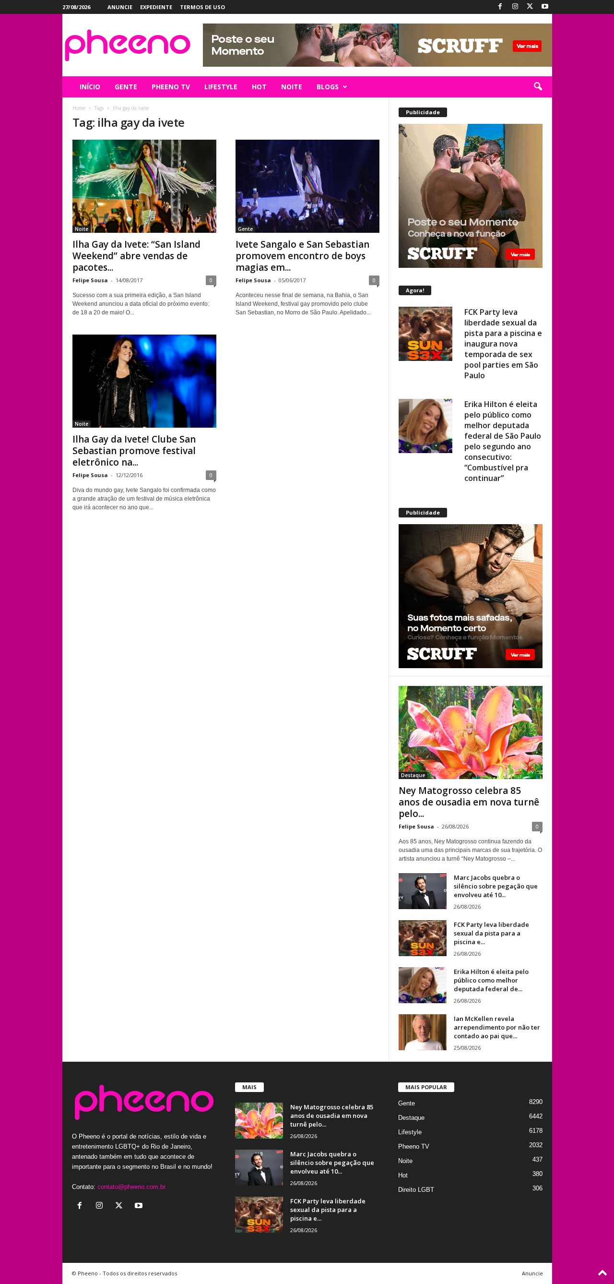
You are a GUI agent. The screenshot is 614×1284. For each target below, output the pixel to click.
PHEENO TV (171, 86)
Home (78, 108)
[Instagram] (515, 7)
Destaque (413, 775)
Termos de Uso (202, 7)
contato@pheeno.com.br (131, 1186)
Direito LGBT (416, 1189)
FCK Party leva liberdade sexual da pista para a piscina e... (491, 933)
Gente (245, 229)
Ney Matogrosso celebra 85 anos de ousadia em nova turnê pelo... (469, 802)
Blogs (328, 86)
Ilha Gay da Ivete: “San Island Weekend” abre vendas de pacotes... (136, 256)
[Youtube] (545, 7)
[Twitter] (530, 7)
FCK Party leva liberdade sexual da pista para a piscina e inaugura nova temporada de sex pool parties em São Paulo (503, 344)
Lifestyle (410, 1132)
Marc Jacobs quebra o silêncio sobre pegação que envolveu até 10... (496, 886)
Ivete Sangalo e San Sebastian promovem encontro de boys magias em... (302, 256)
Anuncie (119, 7)
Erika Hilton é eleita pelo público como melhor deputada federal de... (491, 980)
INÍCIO (90, 86)
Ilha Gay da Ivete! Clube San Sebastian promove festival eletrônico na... (134, 450)
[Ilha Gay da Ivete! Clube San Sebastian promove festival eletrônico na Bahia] (144, 381)
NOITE (291, 86)
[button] (537, 86)
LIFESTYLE (220, 86)
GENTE (126, 86)
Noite (81, 229)
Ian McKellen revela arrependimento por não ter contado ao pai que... (497, 1027)
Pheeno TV (413, 1146)
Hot (403, 1175)
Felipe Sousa (90, 280)
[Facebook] (500, 7)
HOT (259, 86)
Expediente (156, 7)
